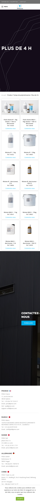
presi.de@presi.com (12, 466)
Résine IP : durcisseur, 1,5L (10, 182)
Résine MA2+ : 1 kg (10, 212)
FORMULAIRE (28, 323)
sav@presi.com (9, 406)
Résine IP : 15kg (29, 152)
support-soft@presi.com (9, 408)
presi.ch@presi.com (12, 448)
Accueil (3, 95)
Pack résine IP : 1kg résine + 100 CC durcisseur (10, 121)
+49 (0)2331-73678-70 (12, 464)
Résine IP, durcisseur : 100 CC (29, 182)
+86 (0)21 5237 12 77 (11, 484)
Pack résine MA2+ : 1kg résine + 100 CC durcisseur (29, 121)
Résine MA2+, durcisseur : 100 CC (29, 242)
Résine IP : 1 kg (10, 152)
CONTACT (23, 1)
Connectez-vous (10, 128)
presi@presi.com (11, 404)
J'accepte (20, 499)
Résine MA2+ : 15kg (29, 212)
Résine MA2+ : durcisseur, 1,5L (10, 242)
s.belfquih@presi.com (12, 429)
